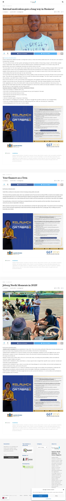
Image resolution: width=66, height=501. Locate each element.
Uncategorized (9, 5)
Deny (56, 495)
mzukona (6, 11)
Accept (40, 495)
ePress (7, 495)
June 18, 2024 (13, 11)
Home (4, 5)
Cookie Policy (48, 498)
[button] (63, 489)
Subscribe (31, 495)
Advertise (26, 495)
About (21, 495)
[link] (10, 58)
